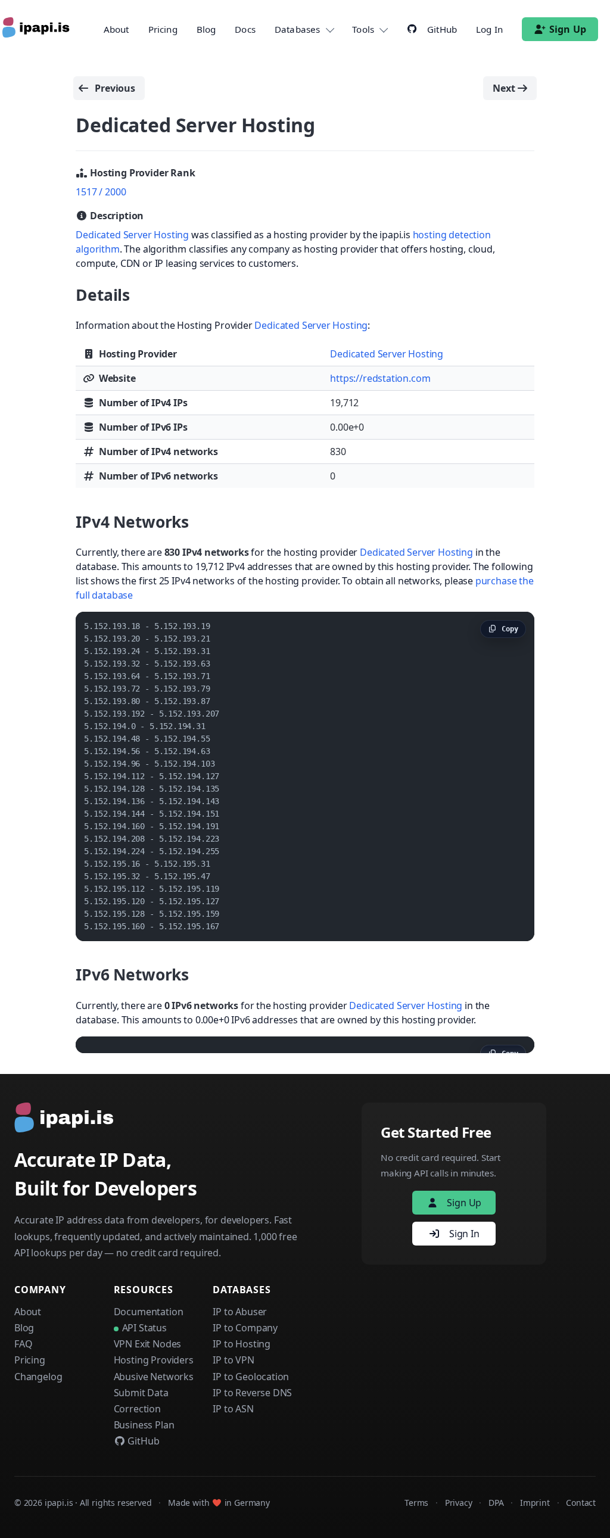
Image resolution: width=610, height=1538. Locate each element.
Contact (581, 1502)
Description (116, 215)
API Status (144, 1327)
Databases (297, 29)
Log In (489, 29)
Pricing (163, 29)
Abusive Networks (154, 1376)
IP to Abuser (240, 1311)
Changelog (38, 1376)
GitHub (143, 1440)
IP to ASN (233, 1408)
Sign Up (567, 29)
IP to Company (245, 1327)
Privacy (458, 1502)
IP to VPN (233, 1359)
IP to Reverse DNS (252, 1392)
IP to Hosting (241, 1343)
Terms (416, 1502)
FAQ (23, 1343)
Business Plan (144, 1424)
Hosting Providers (154, 1359)
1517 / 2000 (101, 191)
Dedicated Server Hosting (132, 234)
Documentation (148, 1311)
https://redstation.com (380, 378)
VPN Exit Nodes (148, 1343)
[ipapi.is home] (36, 29)
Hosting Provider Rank (141, 172)
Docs (245, 29)
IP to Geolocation (251, 1376)
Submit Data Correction (141, 1400)
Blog (206, 29)
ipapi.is (59, 1502)
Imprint (535, 1502)
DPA (495, 1502)
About (116, 29)
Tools (363, 29)
